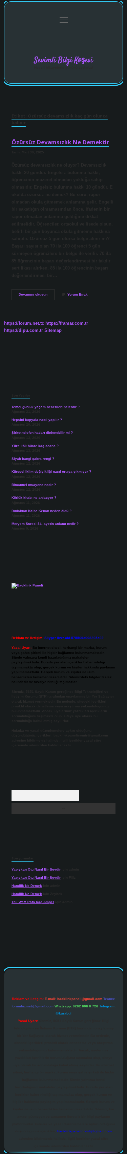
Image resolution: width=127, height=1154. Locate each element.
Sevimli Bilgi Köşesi (63, 60)
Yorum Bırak (77, 294)
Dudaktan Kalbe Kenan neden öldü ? (41, 511)
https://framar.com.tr (66, 323)
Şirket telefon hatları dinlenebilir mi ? (42, 432)
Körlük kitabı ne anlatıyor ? (34, 497)
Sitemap (53, 330)
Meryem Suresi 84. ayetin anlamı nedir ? (45, 524)
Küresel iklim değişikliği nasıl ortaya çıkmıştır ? (51, 471)
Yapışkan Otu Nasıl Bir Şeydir (36, 869)
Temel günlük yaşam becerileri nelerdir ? (46, 407)
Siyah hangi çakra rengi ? (33, 459)
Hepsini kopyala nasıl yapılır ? (37, 420)
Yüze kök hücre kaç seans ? (35, 446)
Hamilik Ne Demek (27, 886)
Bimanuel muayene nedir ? (34, 485)
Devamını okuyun (37, 296)
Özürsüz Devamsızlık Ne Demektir (60, 142)
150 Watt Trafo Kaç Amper (33, 902)
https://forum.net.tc (24, 323)
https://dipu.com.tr (23, 330)
